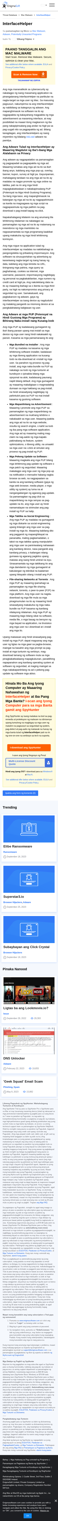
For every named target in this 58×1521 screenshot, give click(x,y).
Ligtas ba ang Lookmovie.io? (25, 1008)
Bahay (6, 1460)
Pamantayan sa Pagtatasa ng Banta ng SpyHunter (24, 1463)
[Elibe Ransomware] (29, 828)
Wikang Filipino (46, 5)
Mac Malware (27, 15)
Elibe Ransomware (17, 846)
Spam (17, 1087)
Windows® (47, 771)
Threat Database (10, 15)
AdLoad (30, 136)
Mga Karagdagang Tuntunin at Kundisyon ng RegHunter (27, 1471)
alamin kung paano (19, 1256)
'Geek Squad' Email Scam (23, 1081)
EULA (45, 64)
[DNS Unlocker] (29, 1040)
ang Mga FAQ (42, 1203)
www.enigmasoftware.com (29, 1321)
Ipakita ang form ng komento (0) (20, 793)
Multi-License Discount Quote (22, 762)
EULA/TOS (23, 1251)
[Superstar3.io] (29, 879)
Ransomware (10, 852)
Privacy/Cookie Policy (15, 67)
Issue (6, 1014)
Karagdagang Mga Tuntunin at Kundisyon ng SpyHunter (27, 1467)
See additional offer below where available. (23, 64)
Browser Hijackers (12, 902)
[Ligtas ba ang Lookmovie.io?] (29, 990)
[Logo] (11, 5)
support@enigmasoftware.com (35, 1350)
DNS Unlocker (14, 1058)
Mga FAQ (18, 1448)
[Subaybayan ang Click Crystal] (29, 929)
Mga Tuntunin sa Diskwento (13, 1253)
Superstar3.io (13, 896)
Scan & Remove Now (25, 74)
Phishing (8, 1087)
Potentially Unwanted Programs (26, 34)
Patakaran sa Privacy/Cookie (40, 1251)
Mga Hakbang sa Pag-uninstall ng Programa (30, 1460)
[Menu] (52, 5)
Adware (6, 34)
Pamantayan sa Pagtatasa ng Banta (38, 1448)
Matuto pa (44, 1511)
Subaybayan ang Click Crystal (26, 947)
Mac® (30, 774)
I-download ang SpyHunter (25, 747)
